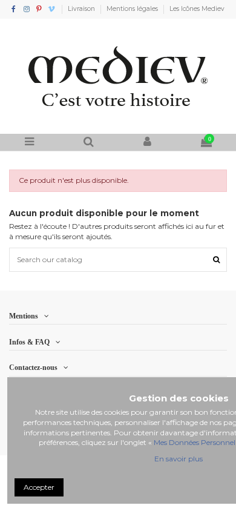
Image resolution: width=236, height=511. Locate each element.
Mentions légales (133, 9)
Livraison (82, 9)
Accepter (39, 487)
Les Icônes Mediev (197, 9)
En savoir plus (178, 458)
